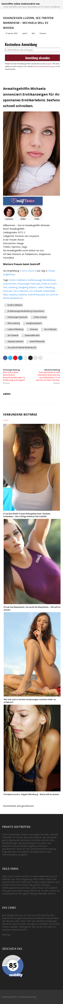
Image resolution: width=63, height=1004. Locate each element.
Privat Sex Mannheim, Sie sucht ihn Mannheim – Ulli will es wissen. (32, 608)
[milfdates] (23, 219)
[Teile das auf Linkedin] (20, 358)
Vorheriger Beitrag (14, 375)
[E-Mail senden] (35, 358)
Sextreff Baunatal (36, 294)
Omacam (7, 290)
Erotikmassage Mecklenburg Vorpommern (26, 311)
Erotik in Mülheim (17, 280)
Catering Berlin (9, 996)
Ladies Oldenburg (46, 287)
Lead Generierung (27, 996)
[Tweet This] (10, 358)
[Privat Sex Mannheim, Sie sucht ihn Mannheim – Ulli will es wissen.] (32, 602)
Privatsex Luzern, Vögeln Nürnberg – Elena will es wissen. (31, 794)
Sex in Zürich (28, 270)
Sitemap (6, 934)
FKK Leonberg (10, 287)
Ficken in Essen (48, 283)
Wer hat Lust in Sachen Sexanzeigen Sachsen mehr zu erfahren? (30, 700)
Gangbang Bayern (27, 287)
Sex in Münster (20, 290)
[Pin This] (15, 358)
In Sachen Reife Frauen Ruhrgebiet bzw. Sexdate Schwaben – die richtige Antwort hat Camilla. (26, 515)
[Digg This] (30, 358)
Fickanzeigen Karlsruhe (28, 283)
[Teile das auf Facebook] (5, 358)
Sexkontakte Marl (32, 335)
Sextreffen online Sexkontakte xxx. (21, 3)
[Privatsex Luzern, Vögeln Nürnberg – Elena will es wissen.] (32, 790)
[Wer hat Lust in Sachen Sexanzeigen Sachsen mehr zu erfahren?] (32, 695)
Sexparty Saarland (17, 294)
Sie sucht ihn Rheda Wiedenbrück (22, 347)
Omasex (42, 33)
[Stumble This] (25, 358)
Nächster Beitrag (48, 375)
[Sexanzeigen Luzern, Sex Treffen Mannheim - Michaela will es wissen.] (31, 194)
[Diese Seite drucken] (40, 358)
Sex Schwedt (35, 290)
